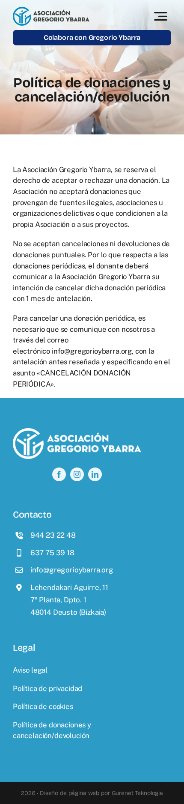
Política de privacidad (47, 688)
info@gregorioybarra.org (92, 351)
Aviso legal (30, 670)
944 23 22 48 (53, 535)
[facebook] (59, 474)
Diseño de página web (69, 793)
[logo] (51, 10)
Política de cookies (43, 706)
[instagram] (77, 474)
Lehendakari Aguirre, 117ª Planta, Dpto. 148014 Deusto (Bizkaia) (69, 599)
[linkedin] (95, 474)
